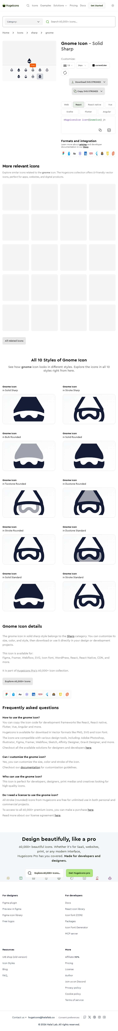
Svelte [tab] (70, 111)
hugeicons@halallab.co (41, 1017)
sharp (34, 32)
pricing (83, 144)
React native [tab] (94, 104)
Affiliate (72, 957)
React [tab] (79, 104)
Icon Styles (8, 963)
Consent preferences (69, 1017)
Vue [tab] (110, 104)
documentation (30, 767)
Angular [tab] (107, 111)
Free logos (8, 921)
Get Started (97, 5)
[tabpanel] (88, 125)
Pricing (69, 963)
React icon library (75, 909)
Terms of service (74, 1000)
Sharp (70, 636)
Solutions (58, 5)
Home (5, 32)
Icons (20, 32)
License (69, 969)
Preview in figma (11, 909)
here (88, 748)
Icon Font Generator (76, 927)
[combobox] (24, 21)
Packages (70, 921)
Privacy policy (73, 987)
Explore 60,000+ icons (17, 681)
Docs (85, 146)
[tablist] (88, 108)
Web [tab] (66, 104)
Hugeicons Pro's (27, 671)
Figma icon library (12, 915)
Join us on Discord (75, 981)
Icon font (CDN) (74, 915)
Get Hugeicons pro (79, 873)
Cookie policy (73, 994)
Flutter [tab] (88, 111)
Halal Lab (52, 1024)
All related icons (14, 341)
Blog (5, 969)
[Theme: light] (113, 5)
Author (69, 975)
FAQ (4, 975)
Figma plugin (9, 903)
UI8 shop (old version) (14, 957)
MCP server (71, 933)
